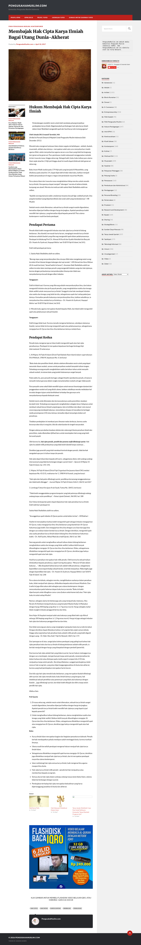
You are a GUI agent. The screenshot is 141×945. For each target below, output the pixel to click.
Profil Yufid (42, 17)
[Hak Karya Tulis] (39, 801)
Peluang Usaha (109, 176)
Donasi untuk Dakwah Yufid (81, 17)
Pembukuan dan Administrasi (114, 185)
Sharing (107, 220)
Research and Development (114, 210)
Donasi (106, 102)
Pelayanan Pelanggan (111, 171)
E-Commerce (109, 107)
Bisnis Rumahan (110, 97)
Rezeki (106, 215)
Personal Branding (110, 195)
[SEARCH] (129, 28)
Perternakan (108, 200)
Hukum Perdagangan (111, 127)
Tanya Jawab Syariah (111, 234)
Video (106, 259)
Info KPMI (108, 132)
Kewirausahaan (109, 136)
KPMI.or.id (29, 17)
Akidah (106, 87)
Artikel (106, 92)
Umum (106, 249)
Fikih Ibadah (108, 117)
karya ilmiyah (55, 908)
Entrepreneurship (110, 112)
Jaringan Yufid (58, 17)
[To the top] (129, 933)
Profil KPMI (15, 17)
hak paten (44, 908)
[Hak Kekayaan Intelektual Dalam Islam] (60, 801)
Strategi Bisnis (109, 224)
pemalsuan (77, 908)
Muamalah (108, 161)
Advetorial (108, 83)
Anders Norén (21, 941)
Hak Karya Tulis (34, 808)
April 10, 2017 (41, 44)
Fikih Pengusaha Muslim (19, 26)
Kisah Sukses (108, 141)
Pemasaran (108, 180)
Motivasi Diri (109, 156)
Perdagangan (109, 190)
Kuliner (107, 151)
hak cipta (34, 908)
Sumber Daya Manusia (112, 229)
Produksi (107, 205)
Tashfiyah (107, 239)
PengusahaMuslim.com (28, 5)
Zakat (106, 264)
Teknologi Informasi (111, 244)
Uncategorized (109, 254)
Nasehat (107, 166)
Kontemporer (37, 26)
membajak (67, 908)
